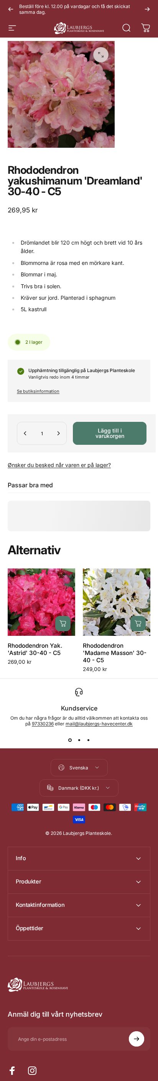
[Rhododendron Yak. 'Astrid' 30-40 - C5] (41, 602)
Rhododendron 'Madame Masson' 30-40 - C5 (114, 653)
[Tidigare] (10, 9)
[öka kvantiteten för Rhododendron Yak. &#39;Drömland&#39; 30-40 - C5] (58, 433)
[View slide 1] (69, 740)
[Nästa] (147, 9)
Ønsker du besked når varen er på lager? (59, 465)
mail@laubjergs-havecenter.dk (99, 724)
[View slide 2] (79, 740)
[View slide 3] (88, 740)
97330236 (43, 724)
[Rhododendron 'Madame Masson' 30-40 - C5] (116, 602)
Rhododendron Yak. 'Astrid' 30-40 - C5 (35, 649)
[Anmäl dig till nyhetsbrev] (136, 1039)
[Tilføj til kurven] (63, 623)
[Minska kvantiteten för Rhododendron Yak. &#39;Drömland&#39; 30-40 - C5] (25, 433)
